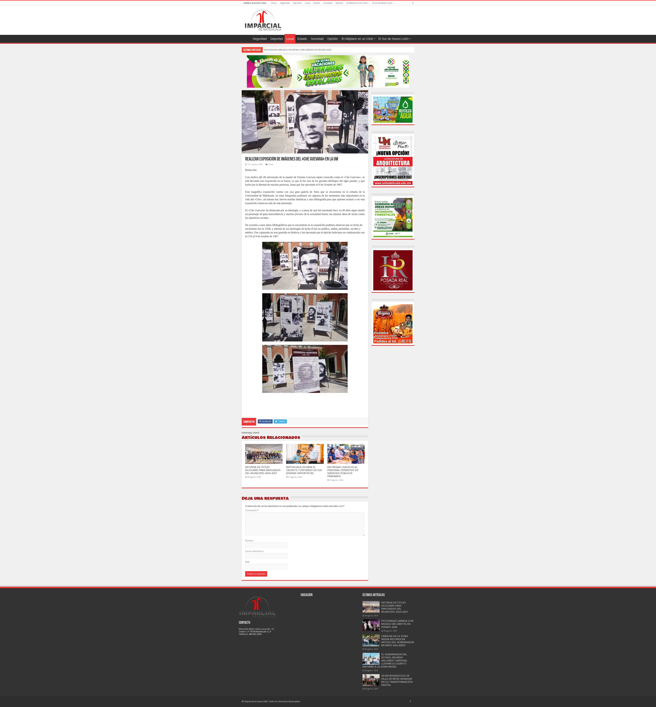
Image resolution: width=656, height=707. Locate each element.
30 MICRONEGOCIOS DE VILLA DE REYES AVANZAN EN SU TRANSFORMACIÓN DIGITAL (397, 680)
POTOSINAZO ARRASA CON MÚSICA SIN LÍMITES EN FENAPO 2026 (397, 624)
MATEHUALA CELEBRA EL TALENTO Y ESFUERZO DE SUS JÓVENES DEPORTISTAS (304, 470)
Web (247, 562)
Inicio (274, 3)
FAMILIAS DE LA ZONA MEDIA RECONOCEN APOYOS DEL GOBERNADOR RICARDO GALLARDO (312, 50)
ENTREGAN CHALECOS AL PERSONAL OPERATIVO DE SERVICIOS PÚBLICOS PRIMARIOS (342, 472)
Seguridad (285, 3)
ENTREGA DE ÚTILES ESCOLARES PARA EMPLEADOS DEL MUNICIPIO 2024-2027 (263, 470)
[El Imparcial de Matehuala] (263, 20)
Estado (316, 3)
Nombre (249, 540)
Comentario (251, 510)
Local (307, 3)
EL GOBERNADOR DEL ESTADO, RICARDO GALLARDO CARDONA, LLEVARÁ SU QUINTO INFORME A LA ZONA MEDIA (385, 660)
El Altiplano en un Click (356, 3)
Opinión (339, 3)
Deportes (297, 3)
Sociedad (327, 3)
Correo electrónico (254, 551)
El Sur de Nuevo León (382, 3)
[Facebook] (413, 3)
